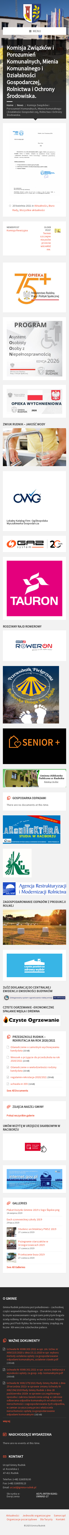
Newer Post (13, 227)
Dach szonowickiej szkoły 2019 (24, 1219)
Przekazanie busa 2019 (31, 1254)
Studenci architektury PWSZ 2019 (37, 1229)
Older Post (47, 229)
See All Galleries (16, 1267)
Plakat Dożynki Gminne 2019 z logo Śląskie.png (33, 1210)
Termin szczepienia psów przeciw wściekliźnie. (45, 241)
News (20, 105)
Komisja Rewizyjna (17, 230)
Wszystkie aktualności (32, 210)
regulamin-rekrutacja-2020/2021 (29, 1077)
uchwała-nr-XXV (19, 1084)
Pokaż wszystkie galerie (20, 1115)
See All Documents (17, 1090)
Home (10, 105)
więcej (6, 1421)
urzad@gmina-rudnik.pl (23, 1487)
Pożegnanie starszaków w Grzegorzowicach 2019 (33, 1243)
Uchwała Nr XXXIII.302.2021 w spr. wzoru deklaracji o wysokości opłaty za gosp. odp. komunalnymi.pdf (36, 1371)
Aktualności (40, 205)
